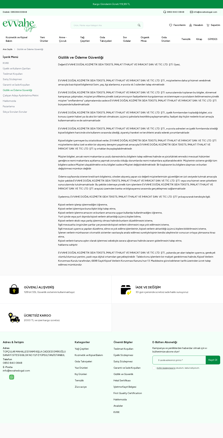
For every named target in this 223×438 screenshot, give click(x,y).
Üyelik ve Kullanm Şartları (16, 68)
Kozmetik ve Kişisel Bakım (16, 39)
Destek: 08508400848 (15, 12)
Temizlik (186, 39)
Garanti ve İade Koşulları (16, 84)
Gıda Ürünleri (165, 39)
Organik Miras (145, 39)
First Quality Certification (128, 393)
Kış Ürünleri (81, 374)
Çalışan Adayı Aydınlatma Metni (20, 95)
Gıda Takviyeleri (106, 39)
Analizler (118, 405)
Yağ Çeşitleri (85, 39)
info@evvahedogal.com (16, 370)
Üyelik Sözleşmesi (123, 355)
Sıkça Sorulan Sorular (15, 111)
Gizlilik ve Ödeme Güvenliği (17, 90)
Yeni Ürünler (44, 39)
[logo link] (24, 25)
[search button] (139, 25)
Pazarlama (9, 106)
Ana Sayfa (7, 49)
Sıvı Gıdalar (127, 39)
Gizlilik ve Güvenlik (123, 374)
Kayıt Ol (213, 359)
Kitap (199, 39)
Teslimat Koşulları (13, 73)
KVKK (6, 63)
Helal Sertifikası (122, 380)
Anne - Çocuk (63, 39)
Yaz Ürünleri (81, 367)
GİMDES (212, 39)
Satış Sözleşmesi (12, 79)
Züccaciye (81, 386)
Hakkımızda (9, 100)
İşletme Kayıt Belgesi (125, 386)
